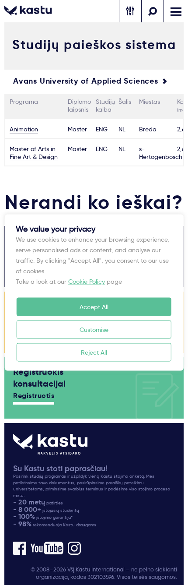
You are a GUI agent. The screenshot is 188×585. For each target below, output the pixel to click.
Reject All (94, 352)
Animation (24, 129)
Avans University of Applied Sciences (85, 81)
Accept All (94, 307)
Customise (94, 330)
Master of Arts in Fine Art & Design (34, 153)
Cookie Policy (86, 281)
